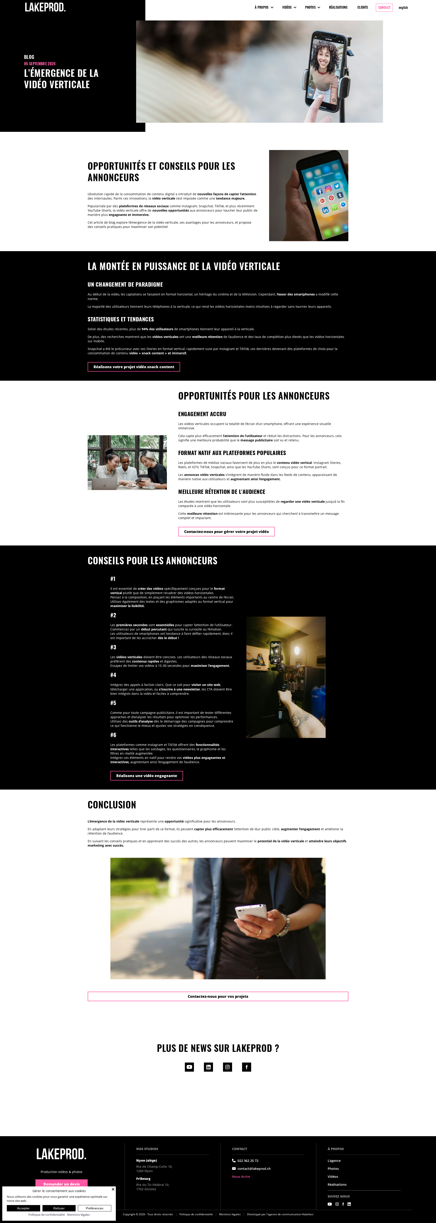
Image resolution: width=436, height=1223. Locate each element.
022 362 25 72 (248, 1160)
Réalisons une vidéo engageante (146, 775)
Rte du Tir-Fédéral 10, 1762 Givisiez (152, 1187)
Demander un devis (61, 1184)
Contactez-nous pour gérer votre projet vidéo (226, 531)
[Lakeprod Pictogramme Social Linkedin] (349, 1204)
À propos (262, 7)
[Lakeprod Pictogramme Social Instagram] (337, 1204)
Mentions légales (230, 1214)
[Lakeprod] (45, 12)
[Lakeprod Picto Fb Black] (246, 1070)
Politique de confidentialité (196, 1214)
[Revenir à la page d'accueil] (61, 1154)
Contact (384, 7)
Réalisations (338, 7)
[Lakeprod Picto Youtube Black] (189, 1070)
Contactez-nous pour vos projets (218, 996)
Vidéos (287, 7)
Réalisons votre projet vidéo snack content (134, 366)
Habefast (307, 1214)
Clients (362, 7)
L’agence (334, 1160)
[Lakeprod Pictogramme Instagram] (227, 1070)
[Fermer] (113, 1189)
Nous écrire (241, 1176)
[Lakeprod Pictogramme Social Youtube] (330, 1204)
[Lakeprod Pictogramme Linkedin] (208, 1070)
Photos (310, 7)
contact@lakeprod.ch (254, 1168)
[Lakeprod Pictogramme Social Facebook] (343, 1204)
